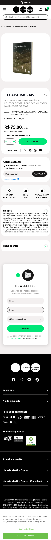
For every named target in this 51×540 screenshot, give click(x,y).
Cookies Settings (26, 529)
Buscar (6, 17)
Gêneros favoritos (17, 319)
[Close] (47, 514)
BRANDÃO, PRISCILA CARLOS (24, 112)
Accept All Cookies (25, 536)
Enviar (25, 328)
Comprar (32, 141)
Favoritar (46, 95)
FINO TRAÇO (18, 119)
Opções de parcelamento (18, 135)
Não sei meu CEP (10, 179)
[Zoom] (25, 57)
